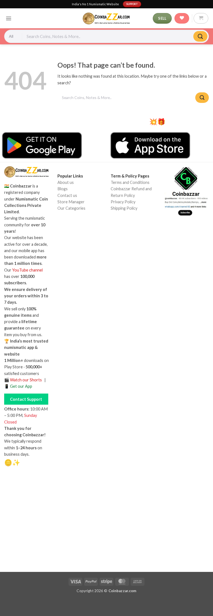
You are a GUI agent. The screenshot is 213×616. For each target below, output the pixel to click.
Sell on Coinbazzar (73, 232)
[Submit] (200, 36)
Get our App (21, 386)
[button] (9, 18)
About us (65, 182)
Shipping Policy (124, 208)
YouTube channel (27, 270)
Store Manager (71, 201)
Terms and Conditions (130, 182)
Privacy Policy (123, 201)
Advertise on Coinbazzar (79, 239)
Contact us (67, 195)
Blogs (62, 188)
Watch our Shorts (26, 379)
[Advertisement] (106, 521)
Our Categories (71, 208)
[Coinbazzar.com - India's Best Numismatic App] (106, 18)
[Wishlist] (181, 18)
